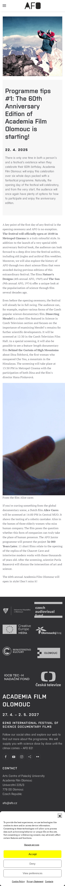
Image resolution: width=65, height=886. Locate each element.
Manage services (31, 844)
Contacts (49, 881)
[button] (60, 815)
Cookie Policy (18, 881)
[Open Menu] (4, 7)
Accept (33, 854)
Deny (32, 863)
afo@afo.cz (10, 803)
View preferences (32, 873)
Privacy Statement (35, 881)
